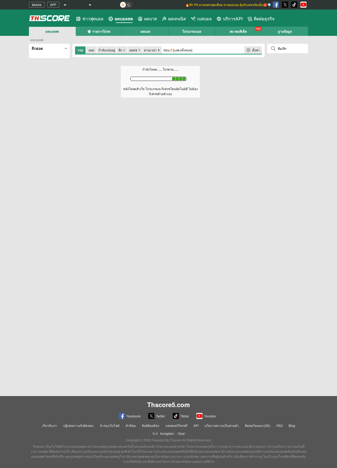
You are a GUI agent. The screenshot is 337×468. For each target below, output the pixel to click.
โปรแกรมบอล (191, 31)
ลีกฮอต (37, 48)
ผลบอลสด (124, 19)
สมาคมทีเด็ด (238, 31)
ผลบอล (145, 31)
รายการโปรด (101, 31)
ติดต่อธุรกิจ (264, 19)
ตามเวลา (150, 50)
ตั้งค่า (256, 50)
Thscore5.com (168, 404)
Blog (292, 425)
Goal (181, 433)
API (196, 425)
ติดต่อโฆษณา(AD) (257, 425)
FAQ (279, 425)
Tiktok (184, 416)
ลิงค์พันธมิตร (150, 425)
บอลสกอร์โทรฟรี (176, 425)
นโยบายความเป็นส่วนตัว (222, 425)
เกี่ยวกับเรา (49, 425)
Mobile (37, 4)
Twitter (160, 416)
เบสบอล (204, 19)
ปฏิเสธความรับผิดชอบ (78, 425)
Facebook (133, 416)
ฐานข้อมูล (285, 31)
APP (53, 4)
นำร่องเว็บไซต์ (110, 425)
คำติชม (131, 425)
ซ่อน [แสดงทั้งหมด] (177, 50)
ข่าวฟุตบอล (92, 19)
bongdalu (167, 433)
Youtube (210, 416)
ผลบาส (150, 19)
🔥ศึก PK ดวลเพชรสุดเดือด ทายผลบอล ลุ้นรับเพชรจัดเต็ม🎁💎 (228, 4)
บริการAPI (232, 19)
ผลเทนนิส (177, 19)
